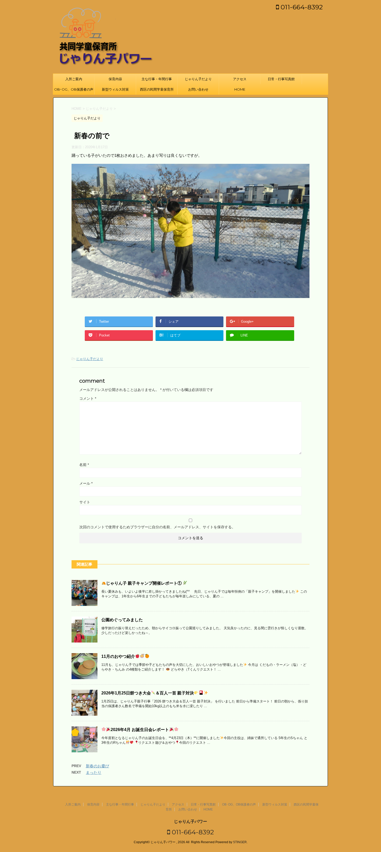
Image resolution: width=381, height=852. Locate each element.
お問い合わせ (198, 89)
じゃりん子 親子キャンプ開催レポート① (144, 583)
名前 (84, 465)
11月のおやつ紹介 (118, 656)
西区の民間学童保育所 (157, 89)
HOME (239, 89)
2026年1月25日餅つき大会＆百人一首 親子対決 (147, 693)
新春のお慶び (97, 766)
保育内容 (115, 79)
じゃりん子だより (198, 79)
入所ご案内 (73, 79)
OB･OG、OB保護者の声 (73, 89)
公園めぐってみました (122, 620)
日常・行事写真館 (281, 79)
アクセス (239, 79)
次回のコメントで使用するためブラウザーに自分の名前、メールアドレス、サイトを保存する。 (157, 527)
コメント (87, 398)
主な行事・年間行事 (157, 79)
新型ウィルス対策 (115, 89)
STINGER (240, 842)
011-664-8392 (301, 7)
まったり (93, 772)
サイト (84, 502)
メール (86, 483)
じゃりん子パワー (190, 821)
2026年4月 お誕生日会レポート (140, 729)
